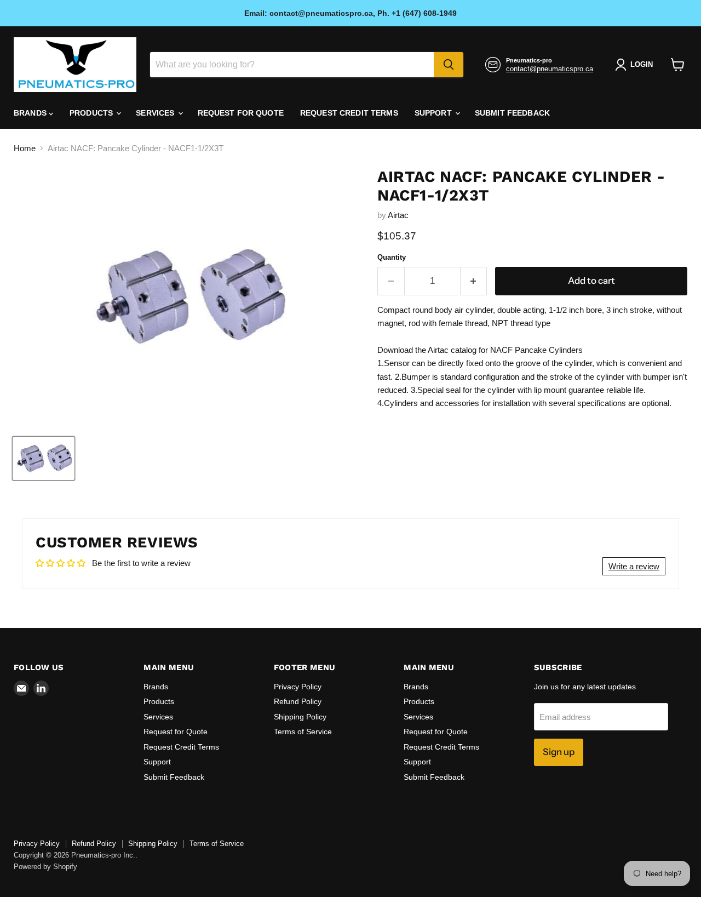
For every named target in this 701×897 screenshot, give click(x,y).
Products (92, 112)
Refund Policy (297, 701)
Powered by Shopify (45, 866)
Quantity (391, 257)
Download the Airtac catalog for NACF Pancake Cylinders (480, 350)
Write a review (633, 566)
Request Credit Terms (349, 112)
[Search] (448, 64)
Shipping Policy (300, 716)
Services (156, 112)
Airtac (398, 215)
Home (25, 148)
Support (434, 112)
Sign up (558, 751)
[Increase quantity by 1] (474, 281)
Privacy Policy (297, 686)
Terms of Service (303, 731)
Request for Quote (241, 112)
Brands (31, 112)
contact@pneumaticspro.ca (549, 69)
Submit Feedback (512, 112)
